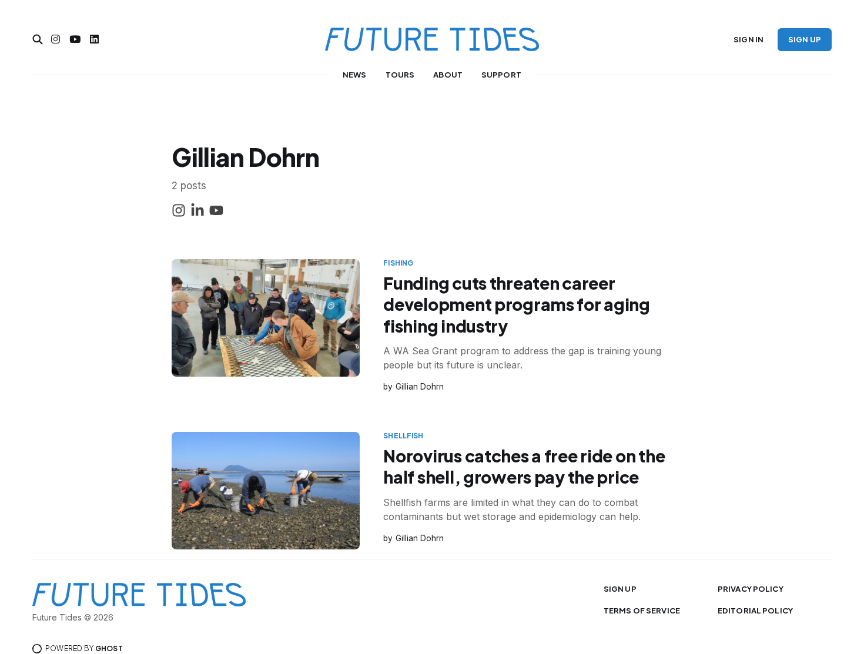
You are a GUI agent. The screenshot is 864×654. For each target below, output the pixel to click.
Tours (400, 74)
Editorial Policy (755, 610)
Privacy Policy (750, 588)
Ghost (109, 648)
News (355, 74)
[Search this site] (37, 39)
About (448, 74)
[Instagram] (179, 212)
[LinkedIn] (197, 212)
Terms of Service (642, 610)
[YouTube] (216, 212)
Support (501, 74)
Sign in (748, 39)
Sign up (804, 39)
